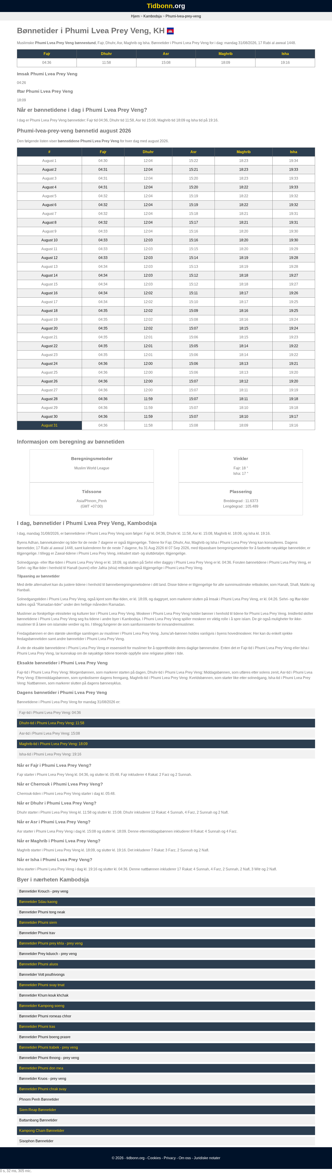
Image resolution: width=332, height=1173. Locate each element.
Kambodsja (152, 16)
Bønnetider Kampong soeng (41, 1006)
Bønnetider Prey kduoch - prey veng (48, 954)
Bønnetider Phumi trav (37, 933)
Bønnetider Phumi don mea (41, 1068)
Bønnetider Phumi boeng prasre (44, 1037)
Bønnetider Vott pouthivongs (42, 974)
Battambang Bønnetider (38, 1120)
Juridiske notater (207, 1158)
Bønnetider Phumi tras (37, 1026)
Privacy (170, 1158)
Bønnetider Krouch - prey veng (43, 891)
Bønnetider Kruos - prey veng (42, 1078)
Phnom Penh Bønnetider (39, 1099)
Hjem (135, 16)
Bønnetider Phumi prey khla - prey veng (51, 943)
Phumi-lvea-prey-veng (183, 16)
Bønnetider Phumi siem (38, 922)
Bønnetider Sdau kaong (38, 902)
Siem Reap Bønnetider (37, 1110)
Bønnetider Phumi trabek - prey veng (48, 1047)
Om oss (185, 1158)
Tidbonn (160, 5)
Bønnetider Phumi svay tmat (41, 985)
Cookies (154, 1158)
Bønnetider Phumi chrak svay (42, 1089)
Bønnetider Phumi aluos (38, 964)
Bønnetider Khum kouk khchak (43, 995)
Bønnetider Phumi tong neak (42, 912)
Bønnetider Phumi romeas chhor (45, 1016)
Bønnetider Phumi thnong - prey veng (49, 1058)
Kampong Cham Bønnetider (41, 1131)
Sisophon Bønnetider (36, 1141)
